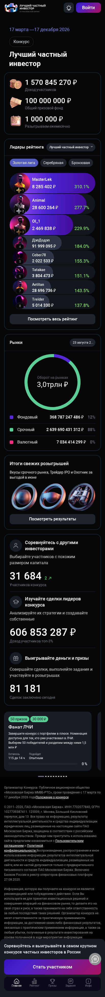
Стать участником (52, 966)
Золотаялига (24, 163)
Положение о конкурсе (52, 797)
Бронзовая (81, 163)
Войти (88, 7)
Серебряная (53, 163)
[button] (82, 342)
